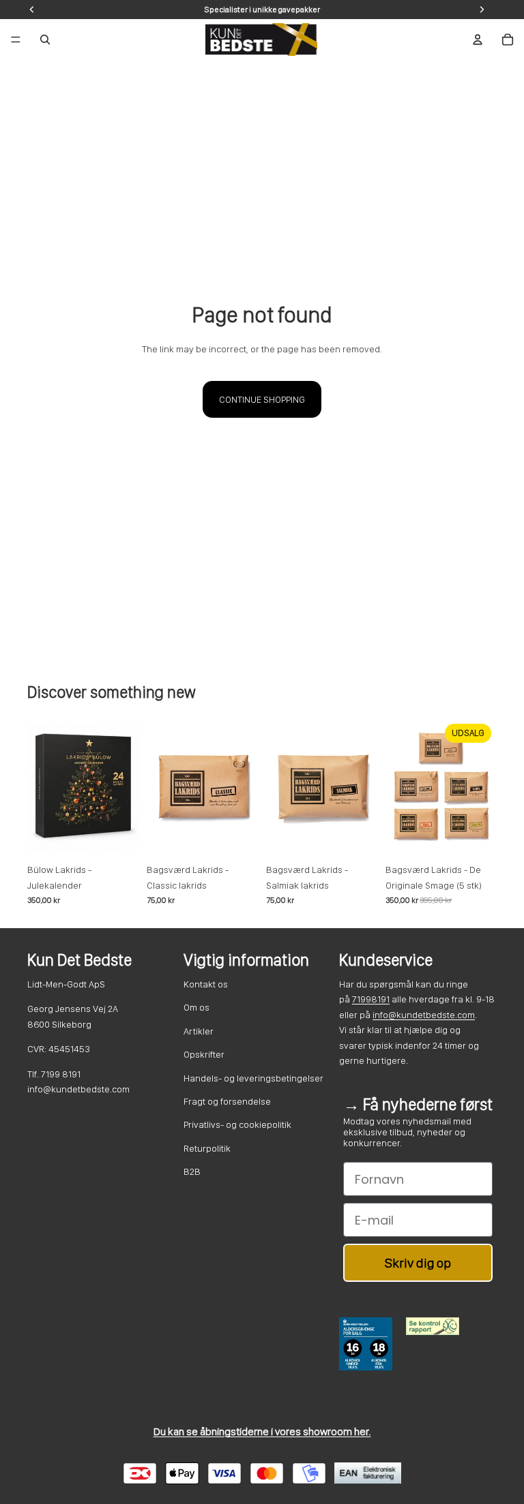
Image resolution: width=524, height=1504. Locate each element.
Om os (196, 1007)
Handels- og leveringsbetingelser (253, 1078)
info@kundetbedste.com (424, 1014)
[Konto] (478, 40)
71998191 (371, 999)
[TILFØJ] (117, 836)
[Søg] (45, 40)
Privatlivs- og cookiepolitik (237, 1124)
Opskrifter (204, 1054)
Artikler (199, 1031)
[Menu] (15, 39)
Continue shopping (262, 399)
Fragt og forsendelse (227, 1101)
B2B (192, 1171)
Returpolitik (207, 1148)
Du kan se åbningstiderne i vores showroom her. (262, 1431)
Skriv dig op (418, 1263)
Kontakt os (206, 984)
